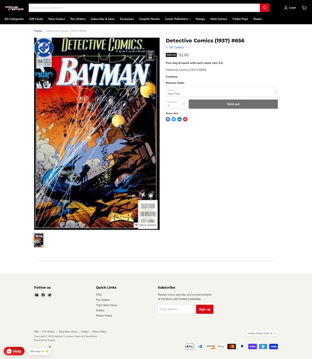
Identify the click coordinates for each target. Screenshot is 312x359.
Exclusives (127, 19)
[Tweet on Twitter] (174, 119)
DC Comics (177, 47)
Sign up (205, 309)
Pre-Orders (78, 19)
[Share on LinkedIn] (179, 119)
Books (258, 19)
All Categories (14, 19)
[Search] (265, 8)
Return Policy (104, 315)
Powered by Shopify (44, 340)
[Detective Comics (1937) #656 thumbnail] (39, 240)
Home (38, 31)
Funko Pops (240, 19)
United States (260, 333)
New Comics (56, 19)
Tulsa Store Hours (106, 305)
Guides (100, 310)
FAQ (98, 294)
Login (292, 7)
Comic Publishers (177, 19)
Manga (200, 19)
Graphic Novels (149, 19)
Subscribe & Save (102, 19)
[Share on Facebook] (168, 119)
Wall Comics (218, 19)
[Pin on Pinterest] (185, 119)
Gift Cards (36, 19)
